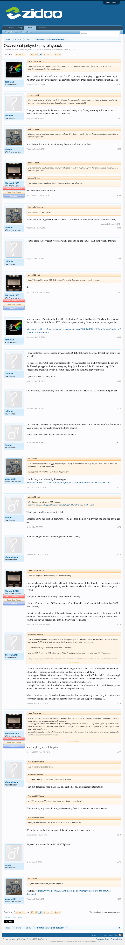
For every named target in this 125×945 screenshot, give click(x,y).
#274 (119, 554)
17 (51, 54)
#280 (119, 899)
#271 (119, 442)
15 (44, 54)
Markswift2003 (57, 50)
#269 (119, 381)
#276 (119, 703)
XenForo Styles (71, 941)
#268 (119, 337)
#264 (119, 195)
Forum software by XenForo (25, 939)
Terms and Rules (102, 939)
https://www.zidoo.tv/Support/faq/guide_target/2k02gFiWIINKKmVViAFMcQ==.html (68, 482)
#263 (119, 149)
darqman (9, 82)
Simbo (8, 445)
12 (32, 54)
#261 (119, 85)
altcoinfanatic (11, 557)
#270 (119, 408)
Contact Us (96, 935)
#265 (119, 228)
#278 (119, 835)
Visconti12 (10, 149)
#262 (119, 118)
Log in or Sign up (111, 2)
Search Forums (11, 32)
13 (36, 54)
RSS (120, 935)
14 (40, 54)
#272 (119, 487)
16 (48, 54)
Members (42, 28)
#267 (119, 293)
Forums (30, 28)
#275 (119, 625)
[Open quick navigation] (119, 39)
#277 (119, 752)
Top (115, 935)
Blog (20, 28)
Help (104, 935)
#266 (119, 259)
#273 (119, 527)
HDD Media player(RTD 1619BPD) (29, 50)
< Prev (18, 54)
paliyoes (9, 115)
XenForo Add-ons (56, 941)
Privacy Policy (116, 939)
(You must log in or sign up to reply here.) (105, 912)
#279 (119, 862)
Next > (57, 54)
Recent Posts (26, 32)
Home (11, 28)
